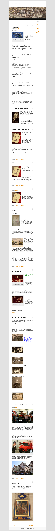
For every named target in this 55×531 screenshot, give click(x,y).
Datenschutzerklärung (21, 18)
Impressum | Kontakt (27, 18)
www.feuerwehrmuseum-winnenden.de (19, 476)
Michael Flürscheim (38, 31)
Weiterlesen (13, 312)
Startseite (13, 18)
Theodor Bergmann (38, 33)
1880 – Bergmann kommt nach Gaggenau (21, 162)
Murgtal (37, 32)
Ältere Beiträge (13, 525)
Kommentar (19, 401)
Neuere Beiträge (31, 525)
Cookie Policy (16, 18)
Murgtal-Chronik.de (17, 4)
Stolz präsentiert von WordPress (30, 528)
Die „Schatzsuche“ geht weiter (19, 317)
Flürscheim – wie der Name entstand (20, 108)
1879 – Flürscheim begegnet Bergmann (21, 129)
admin (17, 21)
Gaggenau (17, 401)
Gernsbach (37, 29)
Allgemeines (17, 159)
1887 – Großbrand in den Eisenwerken (20, 189)
